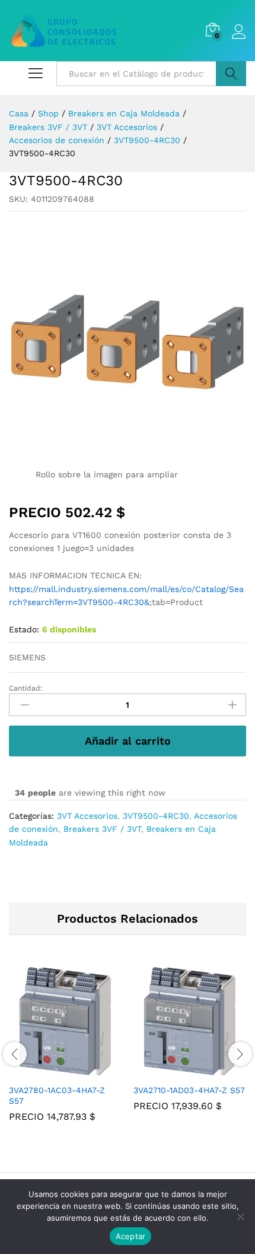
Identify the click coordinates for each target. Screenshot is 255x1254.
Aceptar (131, 1236)
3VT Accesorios (87, 816)
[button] (52, 1070)
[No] (240, 1217)
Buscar (231, 73)
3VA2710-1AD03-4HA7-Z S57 (189, 1090)
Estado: (24, 629)
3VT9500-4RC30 (156, 816)
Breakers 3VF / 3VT (102, 829)
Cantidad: (26, 688)
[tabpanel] (65, 1052)
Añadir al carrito (128, 740)
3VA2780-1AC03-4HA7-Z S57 (57, 1095)
